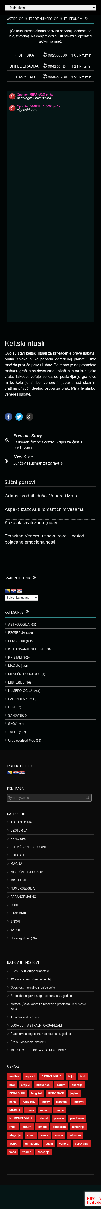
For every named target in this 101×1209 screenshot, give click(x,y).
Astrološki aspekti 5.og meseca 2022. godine (41, 995)
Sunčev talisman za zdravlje (38, 463)
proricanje (77, 1118)
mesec (44, 1110)
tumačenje (32, 1143)
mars (30, 1110)
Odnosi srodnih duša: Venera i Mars (41, 495)
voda (12, 1152)
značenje (44, 1152)
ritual (12, 1127)
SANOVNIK (16, 715)
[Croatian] (13, 591)
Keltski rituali (25, 343)
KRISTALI (15, 657)
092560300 (54, 55)
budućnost (43, 1085)
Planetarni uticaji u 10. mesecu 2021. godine (41, 1033)
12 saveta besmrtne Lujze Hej (31, 979)
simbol (42, 1127)
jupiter (74, 1093)
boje (71, 1076)
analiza (14, 1076)
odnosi (43, 1118)
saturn (27, 1127)
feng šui (36, 1093)
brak (83, 1076)
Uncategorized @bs (21, 740)
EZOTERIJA (16, 632)
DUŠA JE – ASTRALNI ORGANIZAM (36, 1025)
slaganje (15, 1135)
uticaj (49, 1143)
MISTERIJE (16, 682)
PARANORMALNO (21, 699)
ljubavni (79, 1101)
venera (64, 1143)
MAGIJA (14, 665)
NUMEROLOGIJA (20, 690)
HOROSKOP (56, 1093)
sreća (44, 1135)
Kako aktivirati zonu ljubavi (31, 522)
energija (77, 1085)
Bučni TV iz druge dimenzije (30, 971)
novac (60, 1110)
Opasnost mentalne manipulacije (33, 987)
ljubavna (61, 1101)
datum (61, 1085)
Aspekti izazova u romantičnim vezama (44, 509)
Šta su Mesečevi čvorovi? (28, 1042)
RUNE (12, 707)
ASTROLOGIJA (19, 624)
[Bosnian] (7, 591)
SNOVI (13, 723)
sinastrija (78, 1127)
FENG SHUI (16, 641)
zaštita (26, 1152)
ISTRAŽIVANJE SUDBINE (26, 649)
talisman (75, 1135)
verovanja (81, 1143)
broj (12, 1085)
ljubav (46, 1101)
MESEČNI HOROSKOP (24, 674)
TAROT (13, 732)
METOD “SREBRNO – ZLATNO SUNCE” (38, 1050)
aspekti (30, 1076)
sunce (59, 1135)
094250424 (54, 66)
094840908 (54, 77)
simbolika (59, 1127)
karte (12, 1101)
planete (59, 1118)
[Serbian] (20, 591)
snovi (30, 1135)
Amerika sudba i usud (25, 1017)
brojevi (25, 1085)
